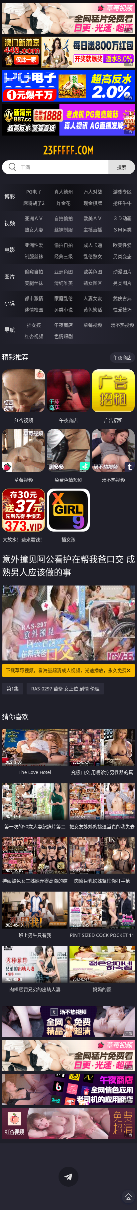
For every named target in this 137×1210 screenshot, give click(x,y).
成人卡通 (92, 245)
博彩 (9, 196)
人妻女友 (92, 298)
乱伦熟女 (92, 256)
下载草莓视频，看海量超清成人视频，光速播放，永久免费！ (68, 670)
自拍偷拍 (63, 218)
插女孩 (34, 325)
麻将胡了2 (34, 203)
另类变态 (122, 256)
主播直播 (92, 229)
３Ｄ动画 (122, 218)
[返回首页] (128, 1196)
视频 (9, 223)
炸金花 (63, 203)
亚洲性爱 (34, 245)
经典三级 (63, 256)
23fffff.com (68, 150)
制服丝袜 (34, 256)
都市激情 (34, 298)
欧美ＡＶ (92, 218)
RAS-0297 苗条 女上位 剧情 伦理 (65, 688)
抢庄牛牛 (122, 203)
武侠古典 (122, 298)
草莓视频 (92, 325)
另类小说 (63, 309)
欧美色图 (92, 271)
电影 (9, 249)
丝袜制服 (63, 229)
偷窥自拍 (34, 271)
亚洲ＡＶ (34, 218)
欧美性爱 (122, 245)
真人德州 (63, 192)
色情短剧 (63, 336)
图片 (9, 276)
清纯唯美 (63, 283)
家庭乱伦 (63, 298)
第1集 (13, 688)
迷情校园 (34, 309)
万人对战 (92, 192)
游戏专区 (122, 192)
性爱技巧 (122, 309)
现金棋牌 (92, 203)
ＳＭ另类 (122, 229)
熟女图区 (92, 283)
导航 (9, 329)
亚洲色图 (63, 271)
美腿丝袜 (34, 283)
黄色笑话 (92, 309)
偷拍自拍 (63, 245)
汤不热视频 (122, 325)
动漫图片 (122, 271)
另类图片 (122, 283)
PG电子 (34, 192)
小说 (9, 303)
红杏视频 (34, 336)
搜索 (121, 167)
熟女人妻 (34, 229)
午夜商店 (63, 325)
